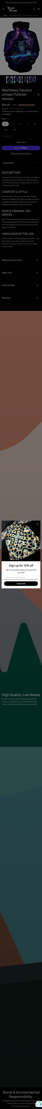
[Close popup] (37, 524)
